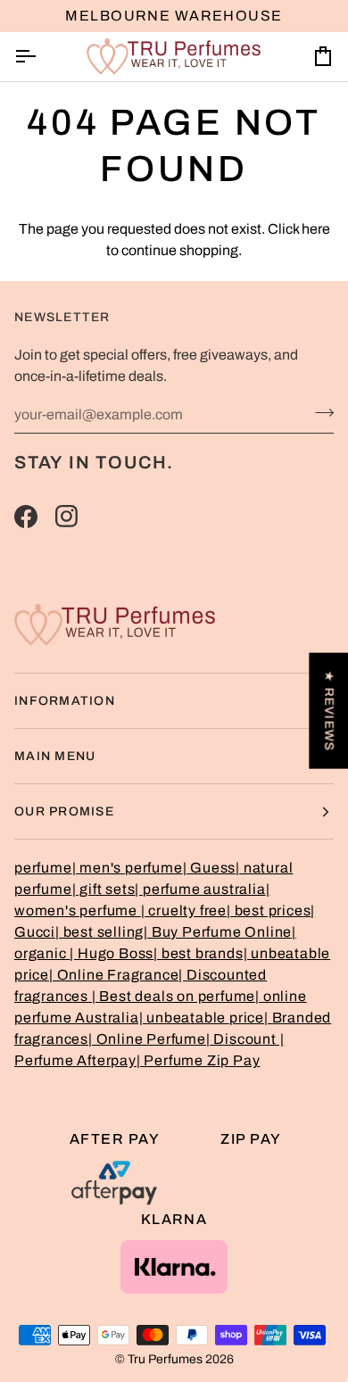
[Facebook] (25, 516)
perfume (43, 867)
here (316, 228)
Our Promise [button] (64, 811)
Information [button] (64, 701)
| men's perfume (127, 867)
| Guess (209, 867)
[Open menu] (41, 56)
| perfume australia (200, 889)
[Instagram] (67, 516)
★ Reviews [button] (329, 710)
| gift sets (104, 889)
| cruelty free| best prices (226, 910)
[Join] (319, 412)
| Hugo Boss (111, 953)
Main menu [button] (54, 756)
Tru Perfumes (165, 1359)
